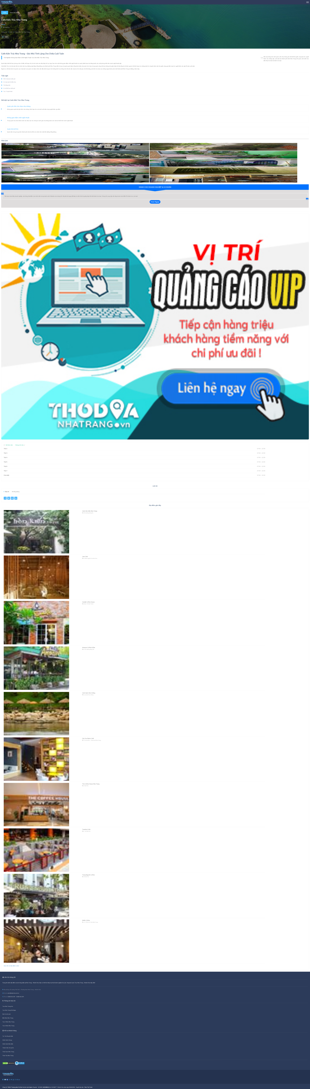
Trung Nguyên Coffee (88, 875)
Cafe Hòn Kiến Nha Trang (89, 511)
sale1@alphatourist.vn (13, 993)
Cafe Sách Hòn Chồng (88, 693)
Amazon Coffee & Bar (88, 647)
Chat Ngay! (155, 202)
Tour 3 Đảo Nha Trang (8, 1022)
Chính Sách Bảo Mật (7, 1044)
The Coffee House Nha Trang (90, 784)
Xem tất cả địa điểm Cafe (11, 966)
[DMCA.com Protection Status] (8, 1063)
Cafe (4, 12)
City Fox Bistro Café (88, 738)
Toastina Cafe (86, 829)
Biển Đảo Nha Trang (7, 1018)
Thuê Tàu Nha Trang (7, 1055)
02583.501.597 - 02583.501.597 (16, 996)
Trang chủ (4, 32)
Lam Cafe (85, 556)
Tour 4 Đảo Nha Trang (8, 1025)
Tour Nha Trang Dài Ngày (9, 1010)
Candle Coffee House (88, 602)
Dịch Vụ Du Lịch (6, 1014)
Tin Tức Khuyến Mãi (7, 1036)
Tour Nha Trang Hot (7, 1006)
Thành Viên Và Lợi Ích (8, 1048)
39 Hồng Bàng (6, 27)
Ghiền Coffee (86, 920)
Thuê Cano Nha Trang (8, 1051)
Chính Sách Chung (7, 1040)
